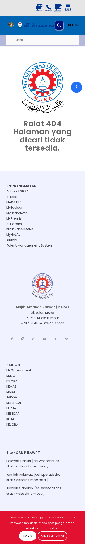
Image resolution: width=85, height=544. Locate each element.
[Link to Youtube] (44, 339)
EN (77, 25)
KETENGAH (14, 402)
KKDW (11, 375)
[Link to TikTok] (33, 339)
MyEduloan (14, 207)
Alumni (11, 240)
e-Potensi (14, 223)
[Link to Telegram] (66, 339)
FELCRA (11, 381)
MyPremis (14, 218)
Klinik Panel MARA (19, 229)
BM (70, 25)
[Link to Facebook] (11, 339)
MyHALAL (13, 234)
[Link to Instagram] (22, 339)
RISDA (10, 392)
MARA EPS (14, 202)
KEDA (10, 419)
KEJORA (12, 424)
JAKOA (11, 397)
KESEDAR (13, 413)
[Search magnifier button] (59, 25)
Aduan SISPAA (17, 191)
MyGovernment (18, 370)
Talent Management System (29, 245)
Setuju (27, 535)
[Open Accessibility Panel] (76, 87)
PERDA (11, 408)
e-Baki (11, 196)
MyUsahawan (17, 213)
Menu (19, 40)
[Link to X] (55, 339)
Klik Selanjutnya (52, 535)
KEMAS (11, 386)
